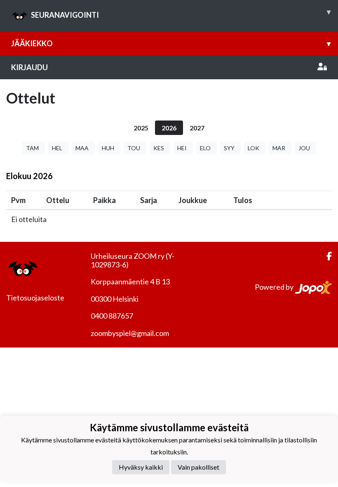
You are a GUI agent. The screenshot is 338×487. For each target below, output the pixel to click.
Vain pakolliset (198, 467)
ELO (205, 147)
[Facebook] (326, 256)
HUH (108, 147)
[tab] (141, 128)
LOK (253, 147)
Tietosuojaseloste (35, 297)
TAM (32, 147)
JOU (304, 147)
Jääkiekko (171, 43)
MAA (82, 147)
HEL (57, 147)
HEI (182, 147)
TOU (133, 147)
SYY (229, 147)
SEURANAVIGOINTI (181, 13)
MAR (278, 147)
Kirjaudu (29, 67)
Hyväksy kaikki (141, 467)
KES (158, 147)
